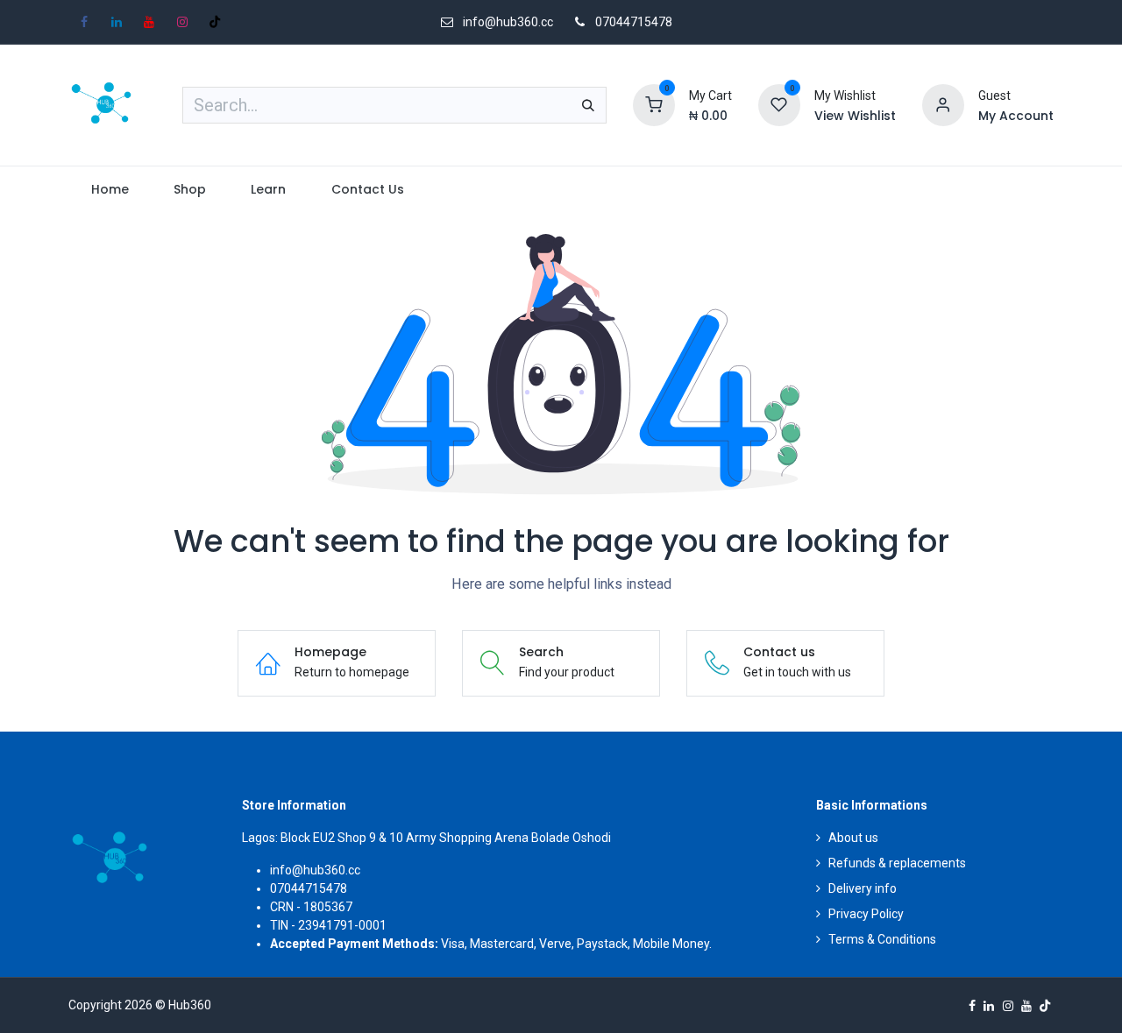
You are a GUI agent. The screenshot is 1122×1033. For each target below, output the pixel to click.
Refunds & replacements (897, 863)
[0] (654, 104)
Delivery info (862, 888)
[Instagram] (182, 22)
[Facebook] (84, 22)
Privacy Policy (866, 914)
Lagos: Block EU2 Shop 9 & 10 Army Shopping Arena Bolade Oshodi (426, 838)
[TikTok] (214, 22)
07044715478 (633, 22)
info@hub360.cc (315, 870)
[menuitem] (109, 189)
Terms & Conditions (882, 939)
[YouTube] (149, 22)
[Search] (588, 105)
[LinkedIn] (116, 22)
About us (853, 838)
